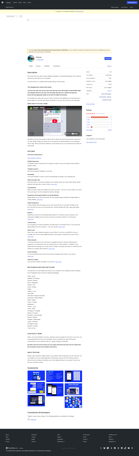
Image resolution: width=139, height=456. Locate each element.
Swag (85, 441)
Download (108, 58)
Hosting (7, 439)
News (7, 437)
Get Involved (86, 434)
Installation (47, 66)
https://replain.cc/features (34, 158)
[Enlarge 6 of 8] (80, 372)
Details (31, 66)
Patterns (34, 441)
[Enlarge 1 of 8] (43, 372)
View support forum (91, 142)
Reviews (38, 66)
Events (84, 437)
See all (109, 130)
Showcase (34, 434)
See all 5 (109, 90)
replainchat (41, 59)
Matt (110, 437)
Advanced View (90, 104)
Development (56, 66)
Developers (60, 439)
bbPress (111, 439)
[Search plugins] (21, 16)
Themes (33, 437)
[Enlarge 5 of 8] (61, 385)
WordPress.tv (61, 441)
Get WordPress (132, 2)
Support (109, 66)
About (7, 434)
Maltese (21, 448)
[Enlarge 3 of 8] (43, 396)
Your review (89, 130)
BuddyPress (112, 441)
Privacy (7, 441)
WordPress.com (113, 434)
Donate (85, 439)
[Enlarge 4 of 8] (61, 372)
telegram (109, 96)
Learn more (54, 184)
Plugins (33, 439)
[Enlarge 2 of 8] (43, 384)
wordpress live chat (106, 99)
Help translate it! (80, 11)
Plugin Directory (9, 7)
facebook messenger (106, 94)
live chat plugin (102, 96)
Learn (58, 434)
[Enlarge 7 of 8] (80, 385)
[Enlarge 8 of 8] (80, 398)
